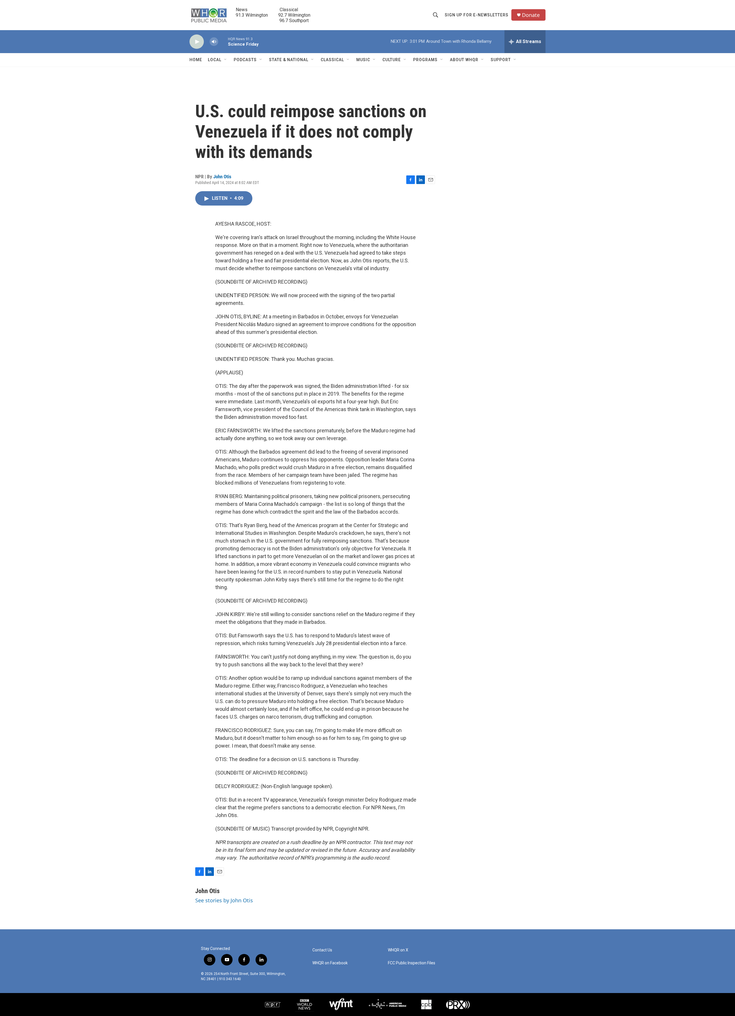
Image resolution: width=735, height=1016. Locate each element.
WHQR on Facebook (330, 963)
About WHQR (464, 59)
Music (363, 59)
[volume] (214, 41)
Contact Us (322, 950)
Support (501, 59)
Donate (531, 15)
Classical (332, 59)
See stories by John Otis (224, 900)
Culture (391, 59)
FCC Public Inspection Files (411, 963)
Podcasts (245, 59)
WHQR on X (398, 950)
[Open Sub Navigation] (225, 59)
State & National (288, 59)
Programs (425, 59)
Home (195, 59)
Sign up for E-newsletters (476, 15)
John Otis (222, 176)
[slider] (223, 41)
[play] (196, 41)
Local (214, 59)
